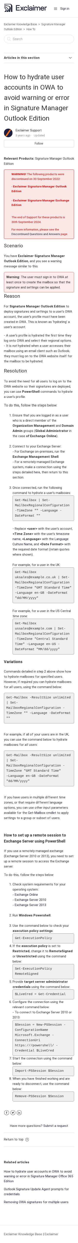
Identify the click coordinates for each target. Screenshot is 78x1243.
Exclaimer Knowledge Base (20, 24)
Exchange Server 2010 (30, 900)
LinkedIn (19, 1112)
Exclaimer (51, 1234)
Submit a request (55, 1126)
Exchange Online (26, 895)
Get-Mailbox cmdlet (42, 813)
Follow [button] (39, 143)
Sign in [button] (64, 8)
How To (30, 29)
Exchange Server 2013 (30, 905)
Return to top (14, 1139)
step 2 (41, 671)
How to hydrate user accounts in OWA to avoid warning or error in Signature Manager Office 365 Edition (38, 1176)
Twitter (13, 1112)
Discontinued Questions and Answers (35, 234)
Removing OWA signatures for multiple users (36, 1202)
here (37, 472)
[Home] (27, 11)
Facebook (6, 1112)
